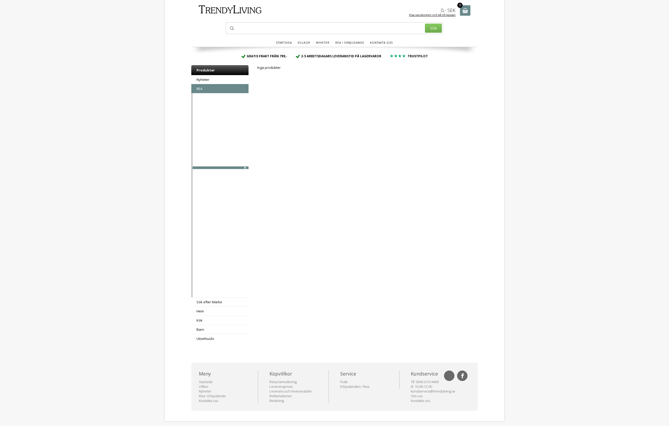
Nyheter (323, 42)
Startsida (284, 42)
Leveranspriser (281, 386)
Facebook (462, 376)
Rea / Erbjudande (349, 42)
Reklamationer (280, 396)
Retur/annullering (283, 381)
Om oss (417, 396)
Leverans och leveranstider (290, 391)
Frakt (344, 381)
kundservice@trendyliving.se (433, 391)
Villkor (304, 42)
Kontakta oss (381, 42)
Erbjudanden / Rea (354, 386)
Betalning (276, 400)
